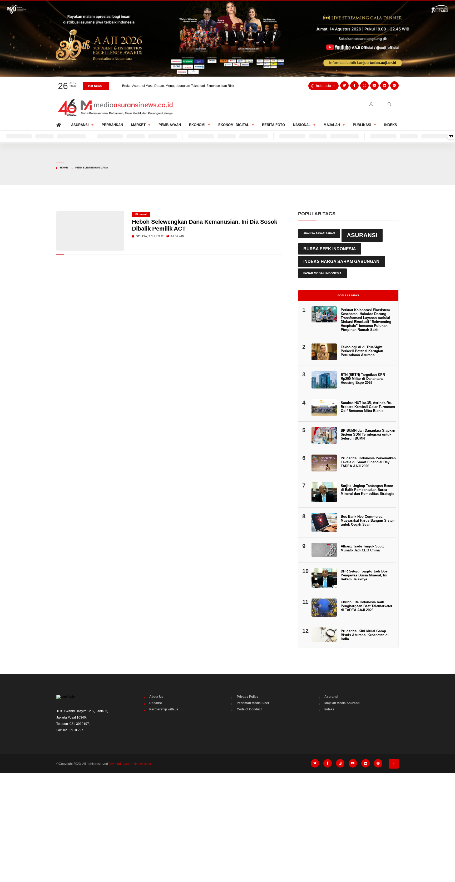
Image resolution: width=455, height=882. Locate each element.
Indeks (390, 125)
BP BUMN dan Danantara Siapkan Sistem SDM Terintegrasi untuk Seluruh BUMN (368, 434)
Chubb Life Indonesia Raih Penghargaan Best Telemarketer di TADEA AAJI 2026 (366, 606)
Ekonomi (197, 125)
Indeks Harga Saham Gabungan (341, 261)
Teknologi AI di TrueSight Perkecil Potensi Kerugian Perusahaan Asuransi (362, 351)
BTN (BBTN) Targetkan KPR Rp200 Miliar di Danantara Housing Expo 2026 (363, 379)
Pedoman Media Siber (253, 703)
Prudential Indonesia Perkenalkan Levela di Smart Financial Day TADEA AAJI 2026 (368, 462)
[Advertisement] (227, 817)
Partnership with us (163, 709)
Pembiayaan (170, 125)
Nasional (302, 125)
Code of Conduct (249, 709)
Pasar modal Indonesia (322, 273)
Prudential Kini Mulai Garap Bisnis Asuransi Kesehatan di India (365, 635)
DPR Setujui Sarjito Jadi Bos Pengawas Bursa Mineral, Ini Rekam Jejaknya (364, 575)
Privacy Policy (247, 697)
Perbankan (112, 125)
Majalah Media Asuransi (342, 703)
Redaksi (155, 703)
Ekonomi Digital (233, 125)
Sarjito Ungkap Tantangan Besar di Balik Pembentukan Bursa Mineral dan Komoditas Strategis (367, 490)
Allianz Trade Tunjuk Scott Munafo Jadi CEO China (362, 548)
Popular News (348, 295)
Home (59, 124)
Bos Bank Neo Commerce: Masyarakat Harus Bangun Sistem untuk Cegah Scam (368, 520)
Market (138, 125)
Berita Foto (273, 125)
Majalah (332, 125)
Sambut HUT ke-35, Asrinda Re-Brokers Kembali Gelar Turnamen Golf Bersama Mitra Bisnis (368, 407)
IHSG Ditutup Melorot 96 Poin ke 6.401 (149, 86)
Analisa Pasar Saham (319, 233)
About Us (156, 697)
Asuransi (80, 125)
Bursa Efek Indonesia (329, 248)
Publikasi (362, 125)
